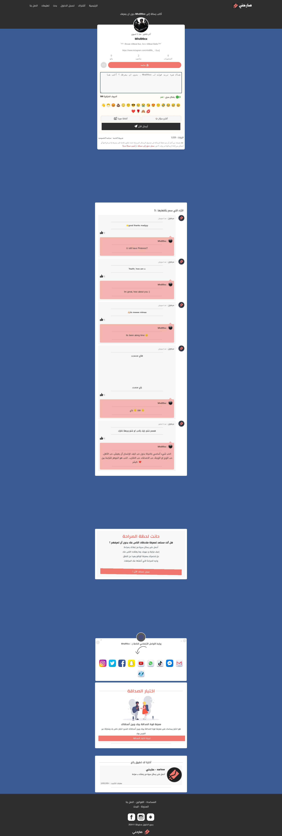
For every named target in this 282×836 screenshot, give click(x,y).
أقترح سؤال (161, 118)
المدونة (144, 806)
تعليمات (45, 5)
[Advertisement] (141, 176)
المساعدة (151, 802)
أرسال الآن (142, 126)
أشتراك (81, 5)
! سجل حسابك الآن (141, 572)
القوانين (139, 802)
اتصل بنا (34, 5)
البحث (136, 806)
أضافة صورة (122, 118)
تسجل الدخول (67, 5)
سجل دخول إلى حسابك (145, 146)
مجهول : (166, 218)
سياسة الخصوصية (104, 138)
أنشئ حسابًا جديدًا (128, 146)
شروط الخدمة (118, 138)
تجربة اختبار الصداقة (142, 738)
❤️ (133, 111)
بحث (55, 5)
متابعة (143, 65)
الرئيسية (93, 5)
